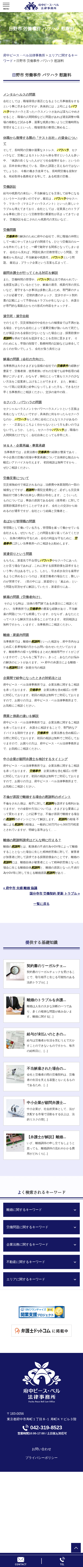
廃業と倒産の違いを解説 (21, 716)
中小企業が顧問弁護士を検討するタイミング (35, 759)
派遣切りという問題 (17, 554)
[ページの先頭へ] (76, 1548)
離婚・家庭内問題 (16, 635)
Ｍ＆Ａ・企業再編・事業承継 (24, 445)
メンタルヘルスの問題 (19, 94)
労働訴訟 (9, 186)
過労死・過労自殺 (16, 316)
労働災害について (16, 478)
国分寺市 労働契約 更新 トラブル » (55, 893)
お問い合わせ (41, 1449)
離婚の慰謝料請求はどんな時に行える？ (32, 840)
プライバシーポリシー (41, 1457)
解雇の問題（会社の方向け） (24, 359)
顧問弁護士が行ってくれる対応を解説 (30, 273)
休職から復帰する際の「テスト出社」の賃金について (40, 140)
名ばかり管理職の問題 (19, 521)
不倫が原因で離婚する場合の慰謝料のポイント (37, 797)
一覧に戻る (41, 904)
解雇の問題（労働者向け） (22, 597)
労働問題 (9, 229)
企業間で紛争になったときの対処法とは (32, 678)
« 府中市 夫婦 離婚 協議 (20, 888)
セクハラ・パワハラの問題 (22, 402)
